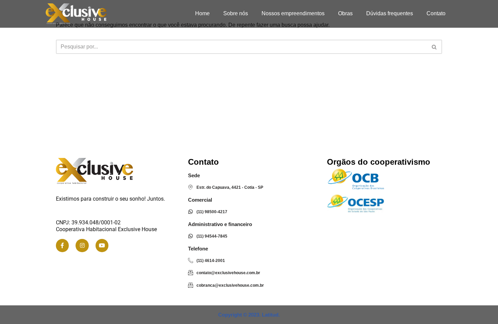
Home (202, 13)
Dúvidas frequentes (389, 13)
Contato (436, 13)
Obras (345, 13)
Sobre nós (235, 13)
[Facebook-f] (62, 245)
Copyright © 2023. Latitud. (249, 315)
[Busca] (434, 47)
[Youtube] (102, 245)
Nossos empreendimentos (293, 13)
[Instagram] (82, 245)
